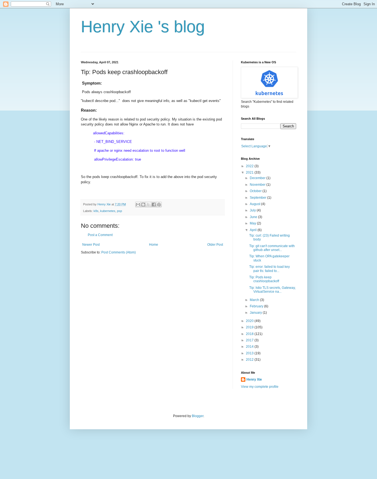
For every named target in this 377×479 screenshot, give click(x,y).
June (254, 217)
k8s (96, 211)
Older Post (215, 245)
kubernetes (107, 211)
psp (119, 211)
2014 (250, 347)
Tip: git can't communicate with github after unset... (272, 248)
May (253, 223)
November (258, 185)
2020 (250, 321)
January (256, 313)
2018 (250, 334)
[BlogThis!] (143, 204)
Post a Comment (100, 235)
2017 (250, 340)
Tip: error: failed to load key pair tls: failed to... (269, 269)
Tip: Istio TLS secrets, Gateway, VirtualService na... (272, 290)
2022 (250, 166)
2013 (250, 353)
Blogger (197, 416)
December (258, 178)
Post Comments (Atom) (118, 252)
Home (153, 245)
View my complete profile (259, 387)
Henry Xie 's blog (143, 26)
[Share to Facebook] (153, 204)
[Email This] (138, 204)
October (256, 191)
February (257, 306)
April (253, 230)
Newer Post (91, 245)
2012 (250, 360)
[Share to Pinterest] (159, 204)
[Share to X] (148, 204)
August (255, 204)
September (258, 198)
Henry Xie (254, 379)
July (253, 210)
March (255, 300)
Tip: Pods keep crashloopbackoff (264, 279)
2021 (250, 172)
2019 (250, 327)
